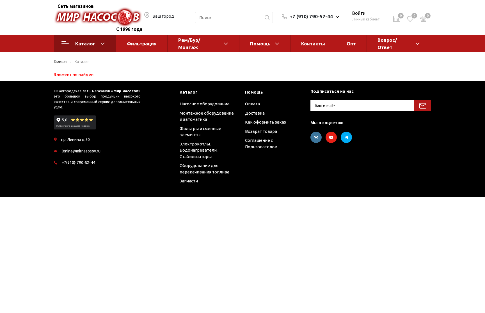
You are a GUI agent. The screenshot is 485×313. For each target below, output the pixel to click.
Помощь (260, 43)
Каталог (85, 43)
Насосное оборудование (205, 103)
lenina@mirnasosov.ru (81, 151)
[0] (423, 20)
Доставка (255, 113)
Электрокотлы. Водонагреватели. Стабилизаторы (199, 150)
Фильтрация (142, 43)
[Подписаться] (422, 105)
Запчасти (189, 180)
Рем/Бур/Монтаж (189, 43)
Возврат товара (261, 131)
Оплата (252, 103)
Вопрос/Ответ (387, 43)
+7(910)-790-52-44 (78, 162)
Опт (351, 43)
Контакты (313, 43)
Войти (358, 13)
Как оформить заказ (265, 122)
